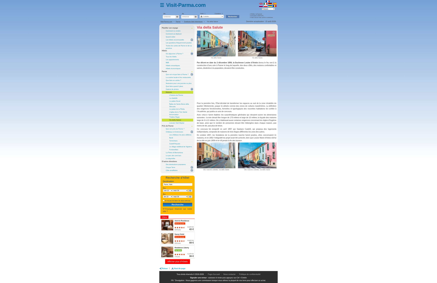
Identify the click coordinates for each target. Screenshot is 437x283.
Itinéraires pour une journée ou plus (179, 83)
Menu (163, 5)
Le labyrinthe (170, 158)
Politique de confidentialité (249, 274)
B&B (167, 62)
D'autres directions (169, 161)
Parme (164, 71)
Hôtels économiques (173, 68)
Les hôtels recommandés (175, 40)
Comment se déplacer (174, 34)
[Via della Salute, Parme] (216, 31)
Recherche (178, 204)
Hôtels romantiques (173, 65)
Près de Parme (167, 126)
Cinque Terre (170, 167)
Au (183, 13)
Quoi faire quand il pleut (174, 86)
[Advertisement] (237, 86)
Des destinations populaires (176, 164)
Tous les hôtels (171, 57)
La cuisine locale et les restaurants (178, 77)
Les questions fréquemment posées (179, 43)
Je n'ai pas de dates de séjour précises (178, 201)
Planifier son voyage (170, 28)
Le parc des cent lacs (173, 155)
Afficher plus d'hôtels (177, 261)
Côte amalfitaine (172, 170)
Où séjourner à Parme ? (174, 54)
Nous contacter (229, 274)
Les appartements (172, 59)
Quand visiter (170, 37)
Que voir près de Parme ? (175, 129)
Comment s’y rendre (173, 31)
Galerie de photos (172, 89)
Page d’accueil (214, 274)
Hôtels (164, 51)
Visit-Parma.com (186, 5)
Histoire (169, 92)
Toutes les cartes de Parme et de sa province (179, 47)
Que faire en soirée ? (173, 80)
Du (164, 13)
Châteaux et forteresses (174, 132)
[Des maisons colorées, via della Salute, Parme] (216, 143)
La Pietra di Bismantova (174, 152)
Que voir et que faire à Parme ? (177, 74)
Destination (168, 181)
